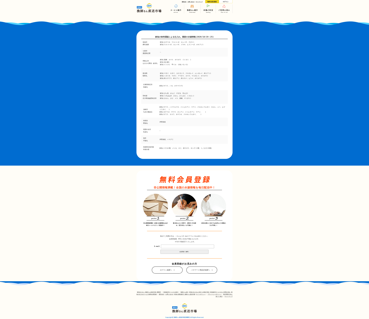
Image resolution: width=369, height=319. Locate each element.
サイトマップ (199, 1)
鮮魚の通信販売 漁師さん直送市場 (184, 294)
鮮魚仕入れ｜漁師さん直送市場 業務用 (149, 292)
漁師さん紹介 (184, 292)
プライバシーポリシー (214, 294)
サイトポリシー (200, 294)
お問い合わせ (191, 1)
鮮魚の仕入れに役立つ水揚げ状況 (199, 292)
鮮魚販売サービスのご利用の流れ (220, 292)
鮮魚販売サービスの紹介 (171, 292)
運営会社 (184, 1)
